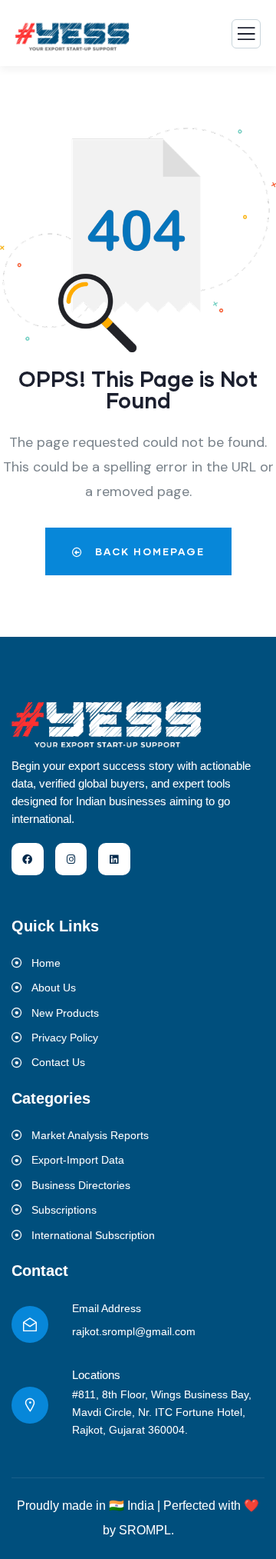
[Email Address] (30, 1324)
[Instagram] (71, 859)
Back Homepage (148, 551)
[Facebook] (28, 859)
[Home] (107, 724)
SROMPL (145, 1530)
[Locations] (30, 1405)
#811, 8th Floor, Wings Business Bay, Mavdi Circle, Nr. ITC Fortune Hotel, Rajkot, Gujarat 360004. (161, 1412)
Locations (96, 1374)
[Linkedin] (114, 859)
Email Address (106, 1308)
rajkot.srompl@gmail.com (134, 1331)
